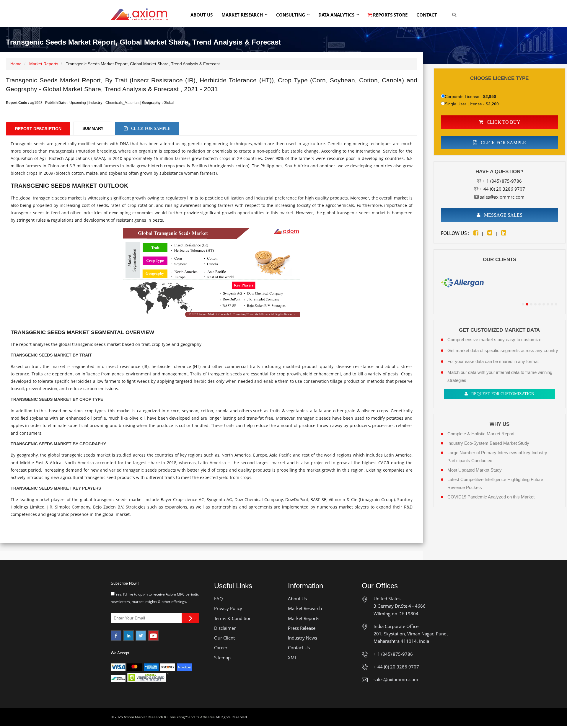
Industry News (302, 638)
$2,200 (492, 104)
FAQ (218, 598)
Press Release (301, 628)
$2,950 (489, 96)
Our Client (224, 638)
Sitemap (222, 657)
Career (220, 647)
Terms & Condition (233, 618)
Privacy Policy (228, 608)
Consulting (290, 15)
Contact (426, 15)
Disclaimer (225, 628)
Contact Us (299, 647)
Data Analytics (336, 15)
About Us (201, 15)
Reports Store (390, 15)
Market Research (242, 15)
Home (16, 63)
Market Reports (43, 63)
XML (292, 657)
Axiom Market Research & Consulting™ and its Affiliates (169, 717)
